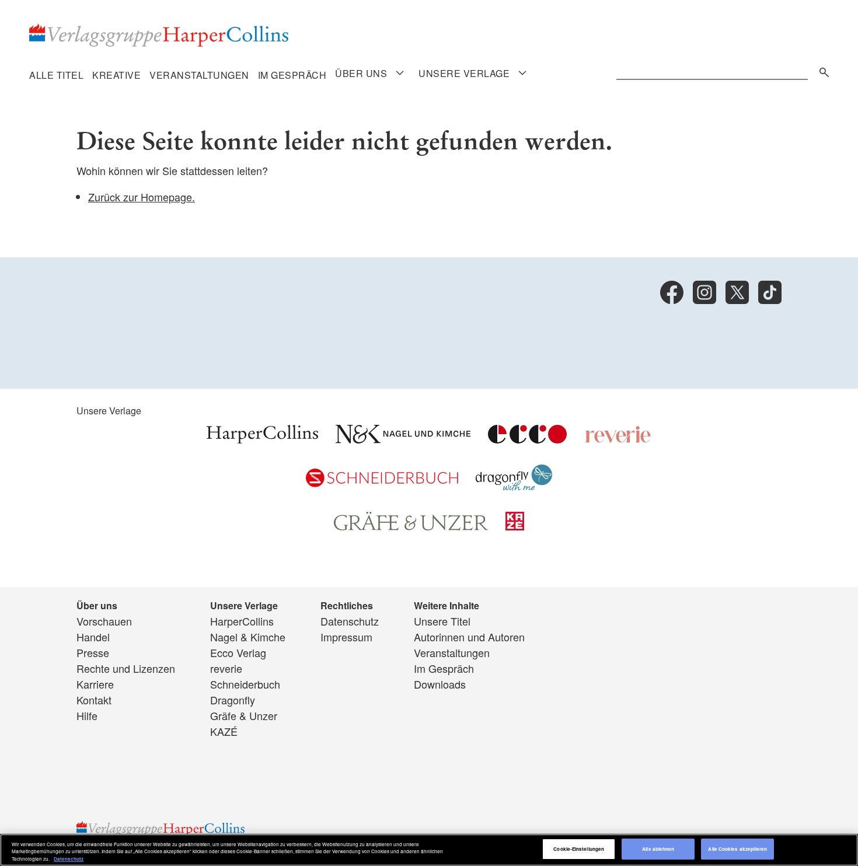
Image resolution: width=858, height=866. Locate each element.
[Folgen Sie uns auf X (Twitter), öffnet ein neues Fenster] (737, 292)
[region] (429, 850)
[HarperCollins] (262, 438)
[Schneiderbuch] (382, 482)
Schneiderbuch (245, 684)
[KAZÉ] (514, 525)
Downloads (440, 684)
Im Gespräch (292, 75)
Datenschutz (349, 620)
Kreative (116, 75)
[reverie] (618, 438)
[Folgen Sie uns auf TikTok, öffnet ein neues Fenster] (770, 292)
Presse (92, 652)
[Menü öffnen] (400, 73)
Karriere (95, 684)
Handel (93, 636)
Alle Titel (56, 75)
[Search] (821, 70)
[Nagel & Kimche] (403, 438)
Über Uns (361, 73)
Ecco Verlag (238, 652)
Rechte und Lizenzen (125, 668)
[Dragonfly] (514, 486)
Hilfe (86, 715)
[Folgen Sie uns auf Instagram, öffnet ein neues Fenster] (704, 292)
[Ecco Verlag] (527, 438)
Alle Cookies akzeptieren (737, 849)
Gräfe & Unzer (243, 715)
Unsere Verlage (464, 73)
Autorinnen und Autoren (469, 636)
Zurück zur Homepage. (141, 196)
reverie (226, 668)
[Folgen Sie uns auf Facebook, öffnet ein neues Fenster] (671, 292)
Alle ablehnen (658, 849)
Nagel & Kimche (247, 636)
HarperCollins (242, 620)
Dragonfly (232, 699)
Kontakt (93, 699)
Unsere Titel (442, 620)
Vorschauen (104, 620)
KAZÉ (224, 731)
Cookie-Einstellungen (578, 849)
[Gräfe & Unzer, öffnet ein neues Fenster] (411, 526)
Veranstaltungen (199, 75)
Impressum (346, 636)
